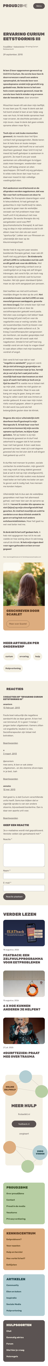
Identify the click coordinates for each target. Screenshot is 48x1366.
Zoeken (24, 18)
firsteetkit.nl (24, 1114)
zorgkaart (24, 1133)
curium (9, 656)
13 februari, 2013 (11, 707)
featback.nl (24, 1124)
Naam (6, 870)
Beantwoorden (10, 743)
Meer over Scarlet (18, 624)
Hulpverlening (13, 668)
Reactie (7, 839)
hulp (37, 656)
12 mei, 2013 (9, 789)
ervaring (24, 656)
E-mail (7, 883)
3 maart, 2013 (10, 753)
